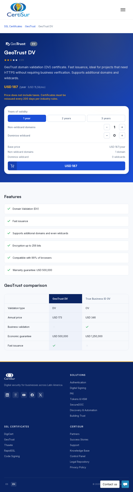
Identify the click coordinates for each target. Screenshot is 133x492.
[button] (123, 10)
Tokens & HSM (78, 399)
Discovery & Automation (83, 410)
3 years (106, 118)
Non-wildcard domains (22, 127)
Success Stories (79, 439)
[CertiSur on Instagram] (15, 395)
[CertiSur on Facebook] (32, 395)
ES (7, 484)
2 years (66, 118)
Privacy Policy (78, 467)
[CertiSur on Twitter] (40, 395)
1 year (26, 118)
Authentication (78, 382)
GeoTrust (30, 26)
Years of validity (18, 111)
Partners (74, 433)
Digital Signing (78, 387)
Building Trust (77, 415)
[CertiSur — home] (18, 10)
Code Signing (12, 456)
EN (13, 484)
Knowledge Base (80, 450)
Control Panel (77, 456)
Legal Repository (79, 461)
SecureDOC (77, 404)
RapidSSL (9, 450)
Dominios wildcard (19, 135)
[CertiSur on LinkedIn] (7, 395)
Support (74, 445)
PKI (72, 393)
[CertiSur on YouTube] (24, 395)
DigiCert (8, 433)
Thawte (8, 445)
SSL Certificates (13, 26)
